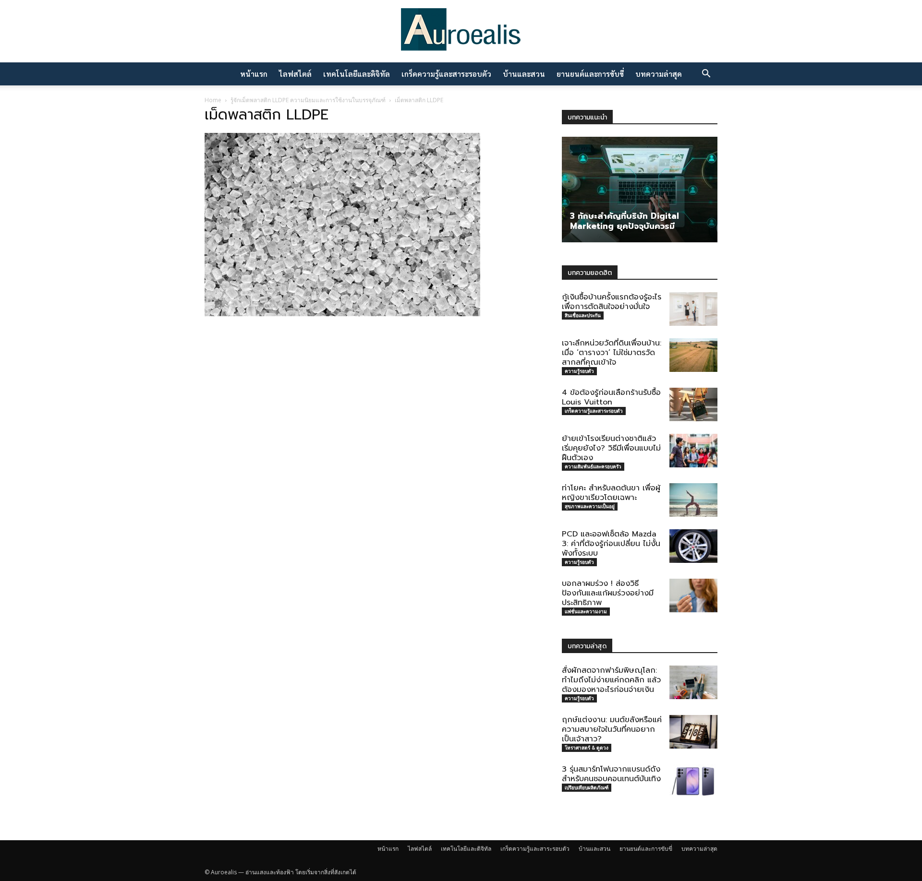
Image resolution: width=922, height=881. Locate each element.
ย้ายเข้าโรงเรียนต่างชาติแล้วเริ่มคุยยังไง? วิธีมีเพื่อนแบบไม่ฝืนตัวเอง (611, 448)
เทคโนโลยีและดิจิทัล (356, 73)
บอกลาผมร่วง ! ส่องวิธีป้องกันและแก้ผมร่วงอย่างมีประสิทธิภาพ (608, 593)
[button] (705, 74)
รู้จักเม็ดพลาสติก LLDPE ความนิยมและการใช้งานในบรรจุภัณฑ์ (308, 100)
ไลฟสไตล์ (295, 73)
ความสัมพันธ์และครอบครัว (593, 466)
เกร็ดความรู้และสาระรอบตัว (446, 73)
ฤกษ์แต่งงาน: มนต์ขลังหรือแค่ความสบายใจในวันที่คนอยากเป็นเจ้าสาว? (612, 729)
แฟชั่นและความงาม (586, 611)
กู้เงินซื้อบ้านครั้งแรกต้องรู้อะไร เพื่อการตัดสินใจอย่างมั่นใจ (611, 301)
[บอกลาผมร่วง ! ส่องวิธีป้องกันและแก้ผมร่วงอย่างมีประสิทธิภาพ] (693, 595)
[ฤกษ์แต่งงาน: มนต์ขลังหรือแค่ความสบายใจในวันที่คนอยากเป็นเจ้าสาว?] (693, 732)
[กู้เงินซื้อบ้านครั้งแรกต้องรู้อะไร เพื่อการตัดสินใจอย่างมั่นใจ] (693, 309)
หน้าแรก (253, 73)
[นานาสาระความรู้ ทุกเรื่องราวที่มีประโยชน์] (461, 32)
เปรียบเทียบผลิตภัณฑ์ (586, 787)
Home (213, 100)
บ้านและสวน (524, 73)
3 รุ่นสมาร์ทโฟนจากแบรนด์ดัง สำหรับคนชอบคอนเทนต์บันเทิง (611, 774)
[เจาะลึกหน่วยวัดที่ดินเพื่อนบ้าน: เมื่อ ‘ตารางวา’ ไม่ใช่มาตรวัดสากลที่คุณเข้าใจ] (693, 355)
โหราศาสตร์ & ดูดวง (586, 747)
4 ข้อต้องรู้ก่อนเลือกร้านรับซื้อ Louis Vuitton (611, 397)
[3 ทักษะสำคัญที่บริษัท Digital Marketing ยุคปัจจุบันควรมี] (639, 189)
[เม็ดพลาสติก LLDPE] (342, 313)
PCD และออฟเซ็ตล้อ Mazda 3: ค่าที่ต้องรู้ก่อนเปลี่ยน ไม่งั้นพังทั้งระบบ (611, 543)
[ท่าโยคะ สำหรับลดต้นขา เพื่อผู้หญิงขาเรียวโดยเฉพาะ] (693, 500)
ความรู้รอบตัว (579, 371)
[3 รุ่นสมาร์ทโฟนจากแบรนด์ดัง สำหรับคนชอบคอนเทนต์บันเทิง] (693, 781)
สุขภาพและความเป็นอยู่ (590, 506)
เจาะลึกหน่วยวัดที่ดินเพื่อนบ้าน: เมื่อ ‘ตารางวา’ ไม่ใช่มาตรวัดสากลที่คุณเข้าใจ (611, 352)
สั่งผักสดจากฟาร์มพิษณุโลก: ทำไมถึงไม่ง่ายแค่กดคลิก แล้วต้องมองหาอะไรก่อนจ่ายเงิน (611, 680)
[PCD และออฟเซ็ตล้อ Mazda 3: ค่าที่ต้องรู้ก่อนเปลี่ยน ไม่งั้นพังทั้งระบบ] (693, 546)
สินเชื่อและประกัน (583, 315)
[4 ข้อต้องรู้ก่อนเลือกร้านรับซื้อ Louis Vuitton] (693, 404)
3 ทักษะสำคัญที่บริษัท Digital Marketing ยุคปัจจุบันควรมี (624, 221)
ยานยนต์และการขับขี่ (590, 73)
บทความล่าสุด (658, 73)
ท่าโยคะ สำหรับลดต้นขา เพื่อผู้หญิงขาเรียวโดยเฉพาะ (611, 492)
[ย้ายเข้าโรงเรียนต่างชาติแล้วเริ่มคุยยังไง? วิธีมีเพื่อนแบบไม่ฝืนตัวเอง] (693, 450)
